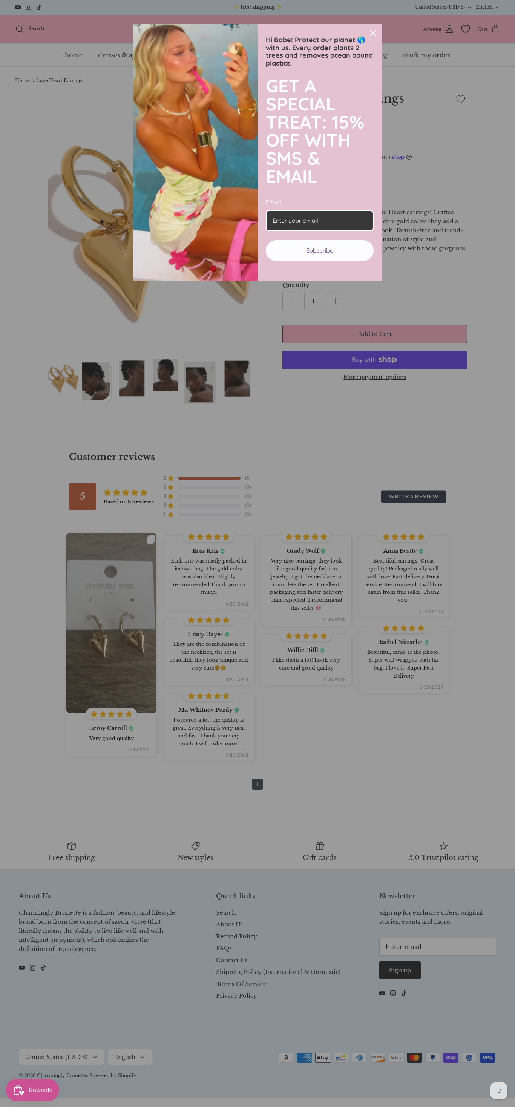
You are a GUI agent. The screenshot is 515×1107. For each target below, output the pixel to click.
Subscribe (319, 250)
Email (273, 202)
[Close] (373, 33)
